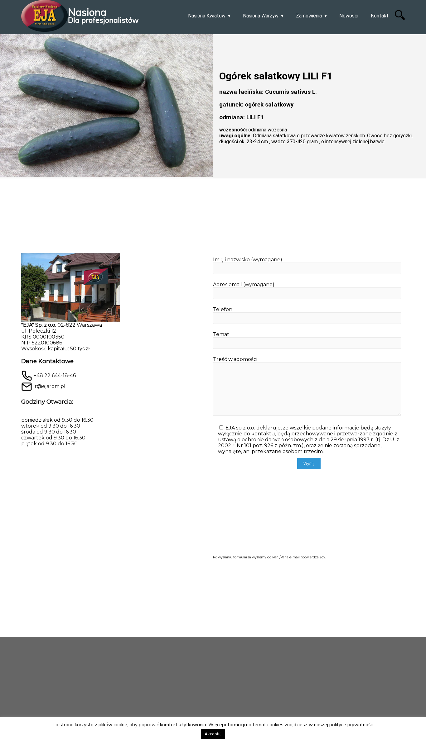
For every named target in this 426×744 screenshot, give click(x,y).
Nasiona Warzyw (260, 16)
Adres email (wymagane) (243, 284)
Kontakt (380, 16)
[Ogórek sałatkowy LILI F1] (106, 106)
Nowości (348, 16)
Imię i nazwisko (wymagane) (247, 260)
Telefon (222, 309)
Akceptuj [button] (213, 733)
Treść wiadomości (235, 359)
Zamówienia (309, 16)
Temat (221, 334)
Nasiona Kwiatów (206, 16)
